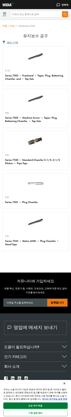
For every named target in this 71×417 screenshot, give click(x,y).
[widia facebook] (6, 379)
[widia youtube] (19, 379)
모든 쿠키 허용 (35, 405)
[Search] (65, 14)
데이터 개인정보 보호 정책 (54, 399)
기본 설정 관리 (35, 413)
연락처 (65, 4)
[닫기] (64, 383)
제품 (4, 25)
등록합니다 (57, 302)
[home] (7, 5)
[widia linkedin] (12, 379)
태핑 (12, 25)
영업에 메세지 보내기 (35, 327)
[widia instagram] (26, 379)
